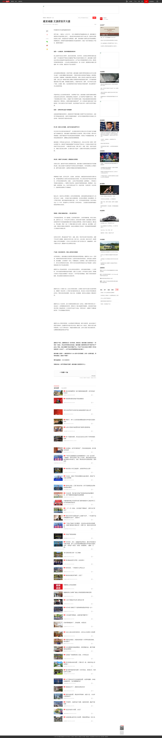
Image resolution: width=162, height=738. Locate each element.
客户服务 (83, 736)
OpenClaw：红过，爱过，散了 (107, 230)
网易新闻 (104, 17)
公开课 (116, 289)
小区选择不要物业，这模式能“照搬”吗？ (77, 615)
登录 (146, 1)
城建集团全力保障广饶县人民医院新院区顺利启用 (77, 592)
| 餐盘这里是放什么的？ (106, 278)
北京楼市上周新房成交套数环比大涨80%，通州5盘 (109, 46)
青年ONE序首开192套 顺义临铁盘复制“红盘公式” (77, 410)
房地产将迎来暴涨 (71, 534)
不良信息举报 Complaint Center (95, 736)
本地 (101, 289)
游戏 (109, 289)
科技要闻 (102, 210)
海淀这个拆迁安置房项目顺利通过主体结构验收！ (109, 40)
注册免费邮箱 (151, 1)
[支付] (139, 1)
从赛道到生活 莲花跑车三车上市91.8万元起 (109, 251)
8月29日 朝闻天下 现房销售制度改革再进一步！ (79, 607)
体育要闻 (102, 151)
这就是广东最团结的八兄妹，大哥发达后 (77, 654)
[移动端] (127, 1)
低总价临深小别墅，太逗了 (73, 709)
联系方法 (76, 736)
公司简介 (72, 736)
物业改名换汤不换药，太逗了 (74, 575)
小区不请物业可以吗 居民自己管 (75, 600)
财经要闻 (102, 120)
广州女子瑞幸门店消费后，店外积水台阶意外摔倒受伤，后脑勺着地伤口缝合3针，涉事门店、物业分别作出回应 (80, 525)
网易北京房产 (49, 17)
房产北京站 (93, 375)
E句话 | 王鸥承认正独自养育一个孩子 (108, 196)
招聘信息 (80, 736)
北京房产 (102, 25)
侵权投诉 (106, 736)
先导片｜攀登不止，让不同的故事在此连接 (109, 314)
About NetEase (67, 736)
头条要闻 (102, 71)
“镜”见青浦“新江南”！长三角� (72, 552)
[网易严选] (135, 1)
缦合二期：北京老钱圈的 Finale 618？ (108, 37)
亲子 (105, 289)
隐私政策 (87, 736)
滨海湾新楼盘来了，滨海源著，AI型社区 (75, 622)
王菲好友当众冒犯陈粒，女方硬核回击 (108, 198)
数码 (113, 289)
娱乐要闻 (102, 183)
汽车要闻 (102, 239)
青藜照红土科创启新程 (70, 585)
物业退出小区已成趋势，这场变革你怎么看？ (78, 468)
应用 (16, 1)
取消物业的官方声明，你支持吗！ (75, 560)
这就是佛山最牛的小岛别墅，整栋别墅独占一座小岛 (80, 717)
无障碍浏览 (20, 1)
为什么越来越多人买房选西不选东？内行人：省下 (109, 43)
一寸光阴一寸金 (64, 372)
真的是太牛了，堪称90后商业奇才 (75, 687)
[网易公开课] (131, 1)
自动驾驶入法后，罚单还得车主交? (107, 223)
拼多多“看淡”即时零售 (105, 143)
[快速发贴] (47, 31)
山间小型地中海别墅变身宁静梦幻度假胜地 (78, 427)
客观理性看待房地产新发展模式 (75, 398)
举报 (95, 24)
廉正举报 (102, 736)
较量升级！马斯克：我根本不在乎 (107, 232)
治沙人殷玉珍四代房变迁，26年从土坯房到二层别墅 (80, 632)
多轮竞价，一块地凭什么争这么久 (75, 567)
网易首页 (12, 1)
